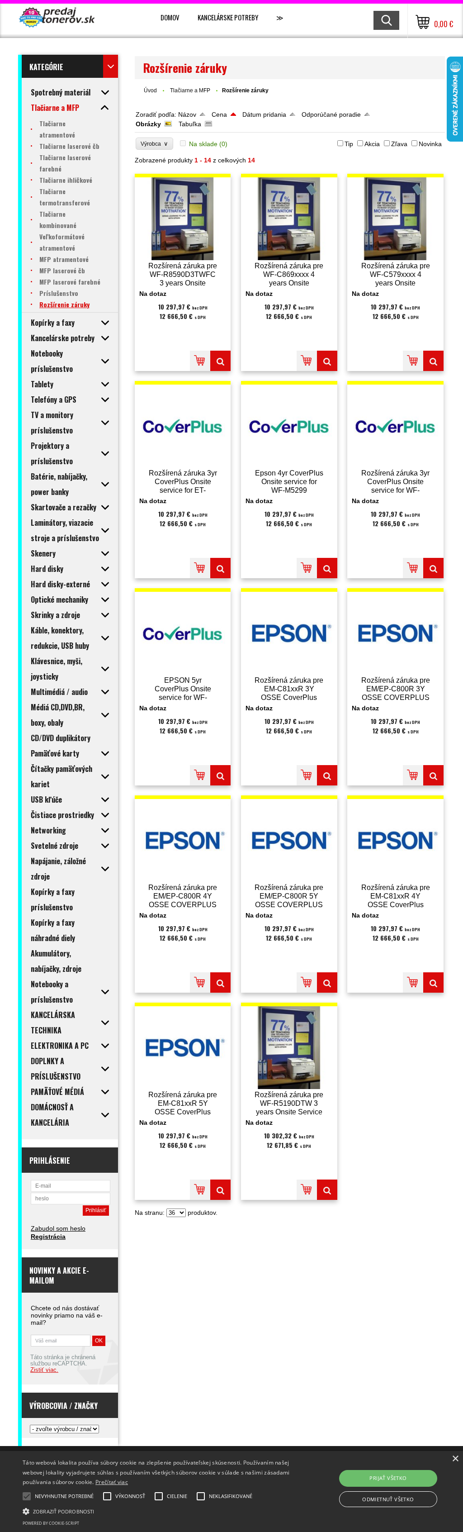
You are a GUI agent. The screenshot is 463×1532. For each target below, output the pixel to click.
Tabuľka (190, 124)
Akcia (372, 143)
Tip (349, 143)
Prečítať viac (111, 1482)
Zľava (399, 143)
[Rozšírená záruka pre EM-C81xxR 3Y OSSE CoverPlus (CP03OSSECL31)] (289, 633)
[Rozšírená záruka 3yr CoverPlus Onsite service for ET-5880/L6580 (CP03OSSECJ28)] (183, 426)
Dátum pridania (264, 114)
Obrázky (148, 124)
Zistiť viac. (44, 1370)
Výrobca (154, 143)
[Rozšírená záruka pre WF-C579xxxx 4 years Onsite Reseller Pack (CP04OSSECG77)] (395, 218)
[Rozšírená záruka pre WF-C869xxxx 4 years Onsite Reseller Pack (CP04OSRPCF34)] (289, 218)
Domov (170, 17)
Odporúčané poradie (331, 114)
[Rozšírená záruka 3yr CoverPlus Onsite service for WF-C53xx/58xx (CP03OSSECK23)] (395, 426)
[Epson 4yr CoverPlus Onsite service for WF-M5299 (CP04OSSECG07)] (289, 426)
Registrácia (48, 1236)
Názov (187, 114)
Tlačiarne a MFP (191, 90)
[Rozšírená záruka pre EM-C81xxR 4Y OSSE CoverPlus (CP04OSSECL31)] (395, 840)
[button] (158, 1511)
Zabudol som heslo (58, 1228)
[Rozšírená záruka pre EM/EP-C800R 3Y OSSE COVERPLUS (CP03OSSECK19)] (395, 633)
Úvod (150, 90)
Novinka (430, 143)
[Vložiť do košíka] (200, 361)
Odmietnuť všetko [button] (388, 1499)
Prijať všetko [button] (387, 1478)
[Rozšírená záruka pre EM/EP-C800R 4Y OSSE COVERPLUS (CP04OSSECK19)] (183, 840)
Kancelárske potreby (228, 17)
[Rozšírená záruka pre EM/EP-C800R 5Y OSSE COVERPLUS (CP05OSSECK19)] (289, 840)
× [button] (455, 1459)
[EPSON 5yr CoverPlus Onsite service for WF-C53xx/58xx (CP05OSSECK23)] (183, 633)
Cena (219, 114)
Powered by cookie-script (51, 1523)
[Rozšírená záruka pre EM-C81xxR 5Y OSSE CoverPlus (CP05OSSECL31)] (183, 1047)
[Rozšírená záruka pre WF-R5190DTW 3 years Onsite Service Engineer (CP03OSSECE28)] (289, 1047)
